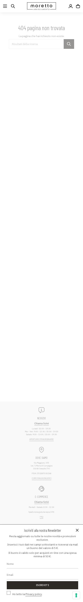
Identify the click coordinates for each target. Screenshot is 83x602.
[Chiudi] (77, 530)
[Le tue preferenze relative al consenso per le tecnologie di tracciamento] (76, 595)
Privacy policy (33, 594)
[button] (13, 6)
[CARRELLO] (78, 6)
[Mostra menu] (5, 6)
